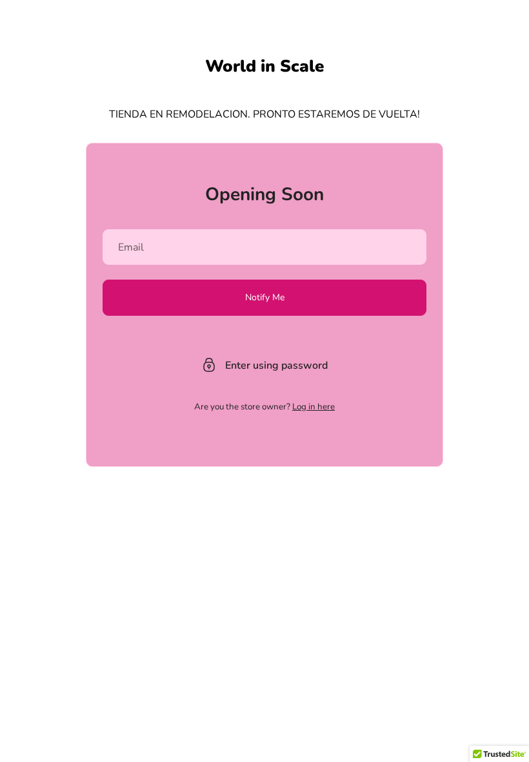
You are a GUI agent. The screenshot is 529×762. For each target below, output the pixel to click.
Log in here (313, 407)
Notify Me (264, 297)
